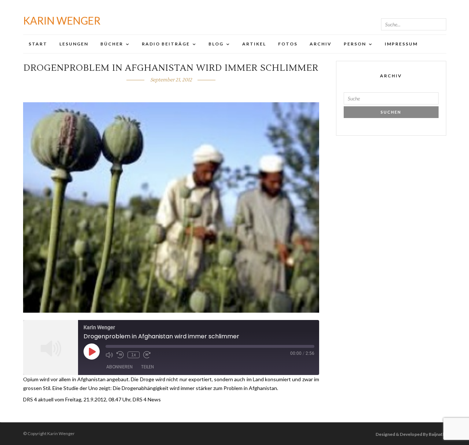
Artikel (254, 44)
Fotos (288, 44)
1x (133, 354)
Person (355, 44)
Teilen (147, 367)
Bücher (111, 44)
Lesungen (73, 44)
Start (38, 44)
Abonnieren (119, 367)
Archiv (321, 44)
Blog (216, 44)
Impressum (401, 44)
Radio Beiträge (166, 44)
